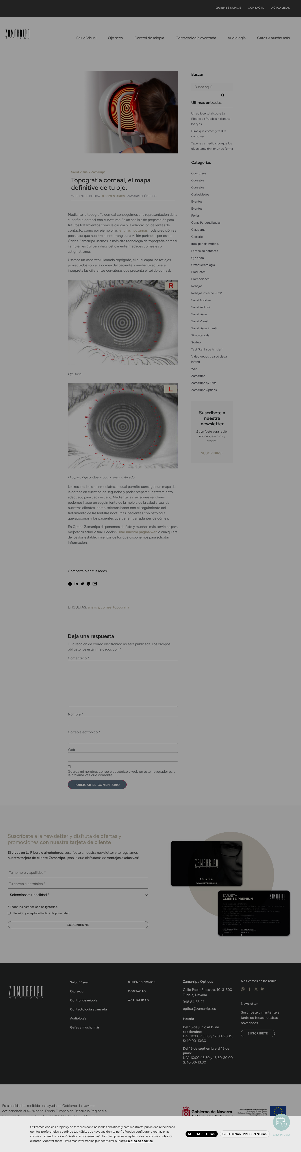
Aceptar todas (201, 1134)
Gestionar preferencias (245, 1134)
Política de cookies (139, 1141)
